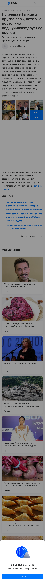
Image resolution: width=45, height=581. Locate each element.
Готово (22, 576)
